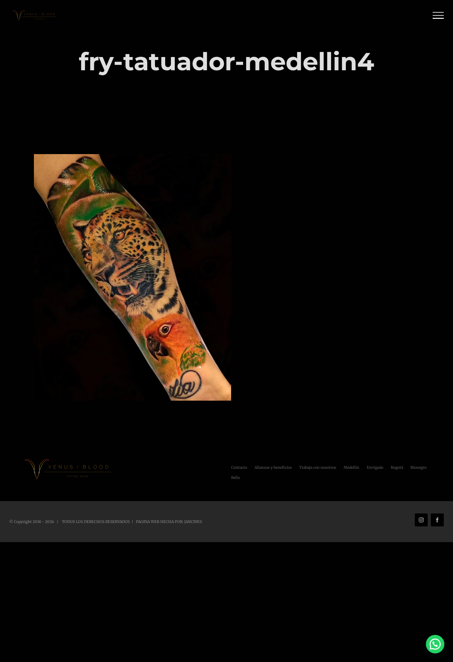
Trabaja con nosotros (317, 467)
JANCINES (193, 521)
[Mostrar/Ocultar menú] (438, 15)
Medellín (351, 467)
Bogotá (397, 467)
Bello (235, 477)
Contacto (239, 467)
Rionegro (418, 467)
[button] (435, 644)
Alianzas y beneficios (273, 467)
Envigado (375, 467)
